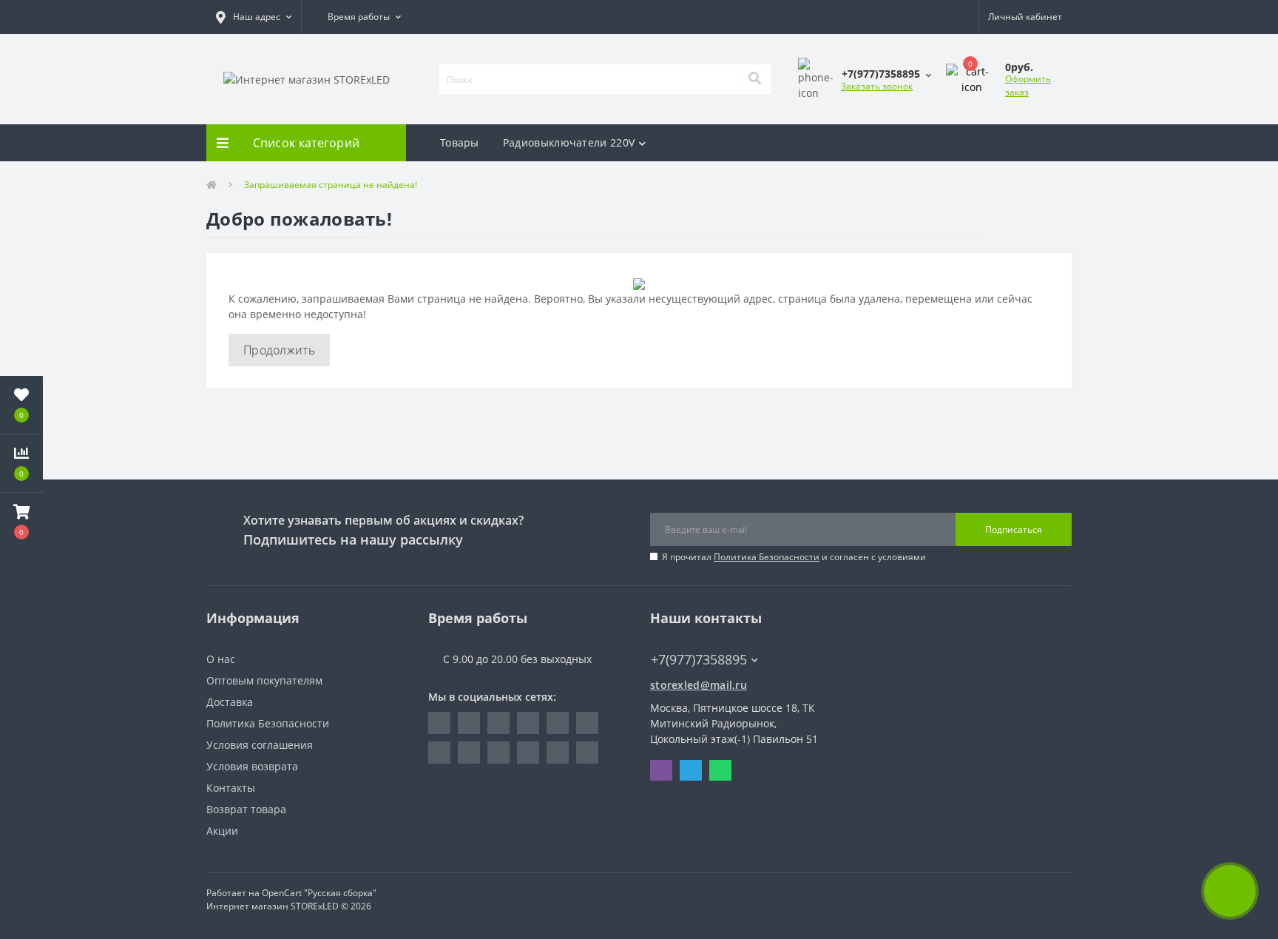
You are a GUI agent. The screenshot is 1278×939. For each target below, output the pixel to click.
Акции (222, 831)
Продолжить (279, 350)
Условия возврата (252, 766)
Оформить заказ (1028, 85)
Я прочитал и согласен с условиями (794, 557)
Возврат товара (246, 809)
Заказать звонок (877, 86)
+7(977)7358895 (691, 637)
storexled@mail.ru (698, 685)
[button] (253, 17)
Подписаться (1013, 529)
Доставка (229, 702)
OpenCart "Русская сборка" (319, 892)
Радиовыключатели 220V (569, 142)
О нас (220, 659)
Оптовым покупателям (264, 680)
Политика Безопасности (766, 557)
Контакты (230, 788)
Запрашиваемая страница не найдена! (330, 184)
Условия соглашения (259, 745)
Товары (459, 142)
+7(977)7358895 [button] (699, 659)
